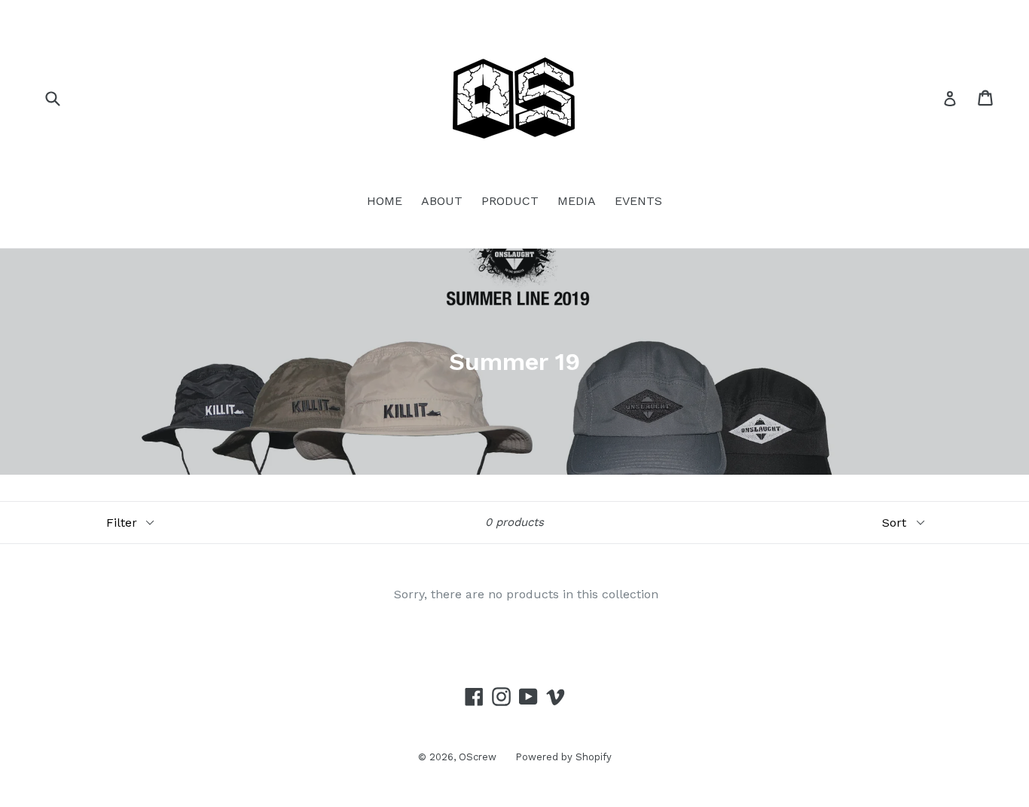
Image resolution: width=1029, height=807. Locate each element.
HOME (384, 201)
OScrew (477, 757)
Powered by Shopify (563, 757)
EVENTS (638, 201)
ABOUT (442, 201)
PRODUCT (510, 201)
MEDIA (576, 201)
